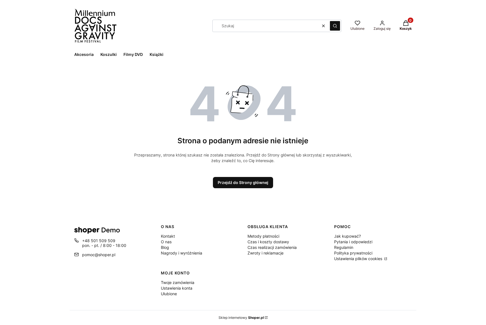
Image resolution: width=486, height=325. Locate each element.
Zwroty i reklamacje (266, 253)
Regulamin (343, 247)
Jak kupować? (347, 236)
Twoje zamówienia (177, 282)
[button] (335, 26)
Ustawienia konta (176, 288)
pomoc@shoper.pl (98, 254)
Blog (165, 247)
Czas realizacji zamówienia (272, 247)
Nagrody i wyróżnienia (181, 253)
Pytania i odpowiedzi (353, 241)
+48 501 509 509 (98, 240)
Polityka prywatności (353, 253)
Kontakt (168, 236)
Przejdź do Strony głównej (243, 182)
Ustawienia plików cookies (358, 258)
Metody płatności (263, 236)
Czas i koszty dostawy (268, 241)
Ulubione (169, 293)
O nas (166, 241)
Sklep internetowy (241, 317)
